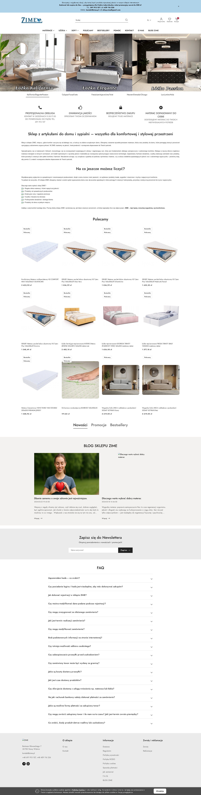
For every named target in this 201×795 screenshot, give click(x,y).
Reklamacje (147, 751)
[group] (100, 62)
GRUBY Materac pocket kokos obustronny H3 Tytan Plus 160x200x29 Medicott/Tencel (160, 280)
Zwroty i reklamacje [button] (153, 740)
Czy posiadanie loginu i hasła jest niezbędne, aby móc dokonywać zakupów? (85, 586)
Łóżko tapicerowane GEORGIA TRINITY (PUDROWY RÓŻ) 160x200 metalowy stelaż (117, 344)
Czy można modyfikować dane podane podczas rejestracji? (77, 603)
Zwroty (145, 746)
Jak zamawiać (108, 772)
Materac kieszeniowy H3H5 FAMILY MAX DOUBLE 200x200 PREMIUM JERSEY (39, 409)
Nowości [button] (80, 425)
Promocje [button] (98, 425)
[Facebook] (24, 763)
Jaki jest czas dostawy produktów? (65, 680)
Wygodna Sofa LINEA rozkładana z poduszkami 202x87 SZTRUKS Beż (159, 409)
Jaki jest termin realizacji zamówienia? (66, 620)
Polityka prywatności (111, 755)
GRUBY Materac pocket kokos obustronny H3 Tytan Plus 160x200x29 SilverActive (120, 280)
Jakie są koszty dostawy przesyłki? (65, 671)
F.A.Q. (105, 776)
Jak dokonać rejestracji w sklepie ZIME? (67, 595)
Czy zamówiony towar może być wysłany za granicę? (73, 663)
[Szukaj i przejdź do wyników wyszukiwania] (126, 20)
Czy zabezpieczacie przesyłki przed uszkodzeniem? (73, 654)
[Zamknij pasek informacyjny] (179, 6)
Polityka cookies (109, 763)
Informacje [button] (108, 740)
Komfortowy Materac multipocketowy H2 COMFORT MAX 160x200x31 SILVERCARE (40, 280)
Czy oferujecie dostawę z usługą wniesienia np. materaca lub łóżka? (81, 688)
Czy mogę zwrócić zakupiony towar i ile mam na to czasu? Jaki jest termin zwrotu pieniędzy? (93, 714)
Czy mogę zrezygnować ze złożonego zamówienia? (73, 612)
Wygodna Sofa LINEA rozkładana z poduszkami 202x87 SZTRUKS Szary (119, 409)
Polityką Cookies (78, 790)
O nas (65, 746)
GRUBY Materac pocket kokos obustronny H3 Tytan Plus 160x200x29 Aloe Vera (80, 280)
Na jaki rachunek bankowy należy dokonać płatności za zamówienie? (81, 697)
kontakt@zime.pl (28, 753)
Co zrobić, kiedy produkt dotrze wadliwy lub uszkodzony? (76, 722)
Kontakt (65, 751)
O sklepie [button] (67, 740)
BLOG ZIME (107, 780)
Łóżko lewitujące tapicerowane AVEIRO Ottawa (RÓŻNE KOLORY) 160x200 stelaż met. (78, 344)
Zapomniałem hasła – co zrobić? (64, 578)
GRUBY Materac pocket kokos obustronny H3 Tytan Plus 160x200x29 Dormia (39, 344)
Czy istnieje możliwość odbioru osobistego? (69, 646)
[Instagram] (28, 763)
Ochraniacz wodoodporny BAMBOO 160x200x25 (79, 408)
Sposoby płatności (110, 767)
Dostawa (106, 746)
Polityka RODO (109, 759)
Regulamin (107, 751)
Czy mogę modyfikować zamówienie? (66, 629)
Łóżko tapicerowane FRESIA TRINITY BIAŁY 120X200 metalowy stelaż (157, 344)
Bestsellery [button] (119, 425)
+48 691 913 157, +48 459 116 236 (36, 757)
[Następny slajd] (196, 62)
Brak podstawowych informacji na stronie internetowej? (75, 637)
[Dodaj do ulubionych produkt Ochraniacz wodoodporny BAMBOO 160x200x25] (96, 357)
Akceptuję (160, 791)
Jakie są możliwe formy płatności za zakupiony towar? (74, 705)
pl (148, 20)
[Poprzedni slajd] (5, 62)
